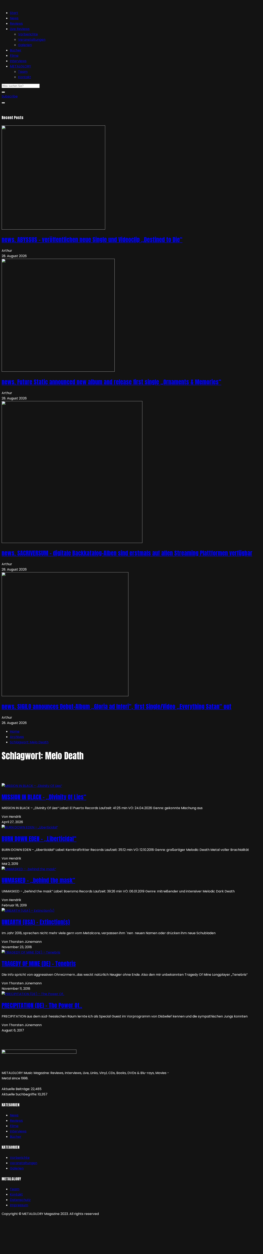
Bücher (15, 50)
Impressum (19, 1205)
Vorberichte (28, 34)
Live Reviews (20, 29)
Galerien (25, 45)
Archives (17, 736)
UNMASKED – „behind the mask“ (38, 880)
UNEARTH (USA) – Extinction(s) (36, 922)
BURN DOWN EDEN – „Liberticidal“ (39, 838)
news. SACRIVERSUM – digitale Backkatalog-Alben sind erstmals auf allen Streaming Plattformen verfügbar (127, 553)
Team (23, 71)
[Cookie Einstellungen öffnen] (32, 1249)
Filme (14, 55)
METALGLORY (20, 66)
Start (14, 12)
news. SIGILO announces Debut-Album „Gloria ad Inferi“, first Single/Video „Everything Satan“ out (116, 706)
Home (15, 731)
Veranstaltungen (31, 39)
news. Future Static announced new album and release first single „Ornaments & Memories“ (111, 382)
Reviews (16, 23)
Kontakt (24, 77)
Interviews (18, 61)
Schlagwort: (29, 742)
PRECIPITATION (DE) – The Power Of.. (42, 1005)
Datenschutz (20, 1199)
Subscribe (10, 96)
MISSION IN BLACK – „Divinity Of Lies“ (44, 797)
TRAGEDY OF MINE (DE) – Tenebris (39, 963)
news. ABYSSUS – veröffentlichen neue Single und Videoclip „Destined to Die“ (92, 239)
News (14, 18)
